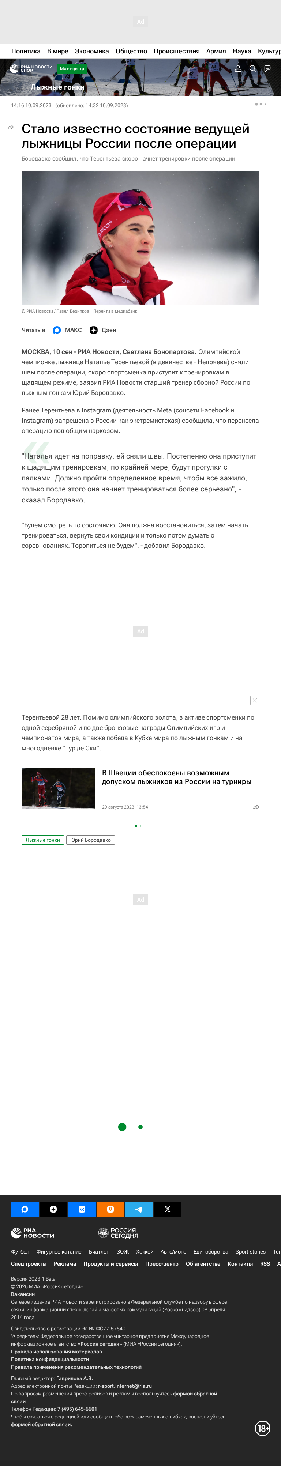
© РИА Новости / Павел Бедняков (55, 311)
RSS (265, 1263)
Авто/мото (173, 1251)
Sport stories (251, 1251)
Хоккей (144, 1251)
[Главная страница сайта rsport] (47, 69)
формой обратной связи (41, 1424)
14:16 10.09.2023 (31, 105)
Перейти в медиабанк (115, 311)
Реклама (65, 1263)
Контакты (240, 1263)
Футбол (20, 1251)
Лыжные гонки (43, 840)
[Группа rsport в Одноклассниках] (110, 1209)
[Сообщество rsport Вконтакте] (82, 1209)
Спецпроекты (28, 1263)
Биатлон (99, 1251)
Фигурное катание (59, 1251)
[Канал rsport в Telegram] (139, 1209)
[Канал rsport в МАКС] (25, 1209)
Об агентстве (203, 1263)
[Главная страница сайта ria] (12, 69)
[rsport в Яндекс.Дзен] (53, 1209)
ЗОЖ (123, 1251)
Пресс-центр (162, 1263)
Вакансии (23, 1294)
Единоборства (211, 1251)
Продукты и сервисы (110, 1263)
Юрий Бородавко (90, 840)
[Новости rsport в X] (167, 1209)
